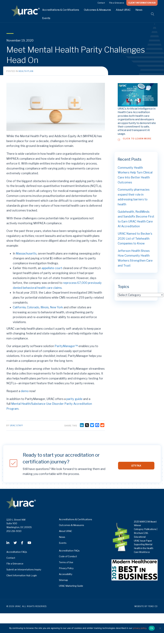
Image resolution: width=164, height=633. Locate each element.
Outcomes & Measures (97, 9)
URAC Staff (16, 425)
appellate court (52, 268)
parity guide (74, 399)
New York (56, 307)
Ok (151, 628)
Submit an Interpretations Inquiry (23, 569)
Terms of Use (66, 562)
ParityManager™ (66, 346)
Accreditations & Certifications (60, 9)
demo (25, 391)
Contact (101, 3)
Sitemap (63, 580)
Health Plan (26, 71)
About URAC (123, 9)
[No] (160, 628)
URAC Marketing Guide (71, 585)
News (138, 9)
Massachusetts (26, 253)
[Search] (151, 14)
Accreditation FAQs (16, 552)
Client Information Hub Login (21, 575)
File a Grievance (116, 3)
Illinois (45, 307)
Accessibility (65, 574)
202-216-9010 (13, 531)
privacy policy (139, 628)
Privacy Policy (66, 568)
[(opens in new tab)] (134, 569)
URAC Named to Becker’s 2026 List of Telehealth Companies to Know (135, 238)
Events (46, 18)
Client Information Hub (142, 3)
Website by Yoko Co (146, 606)
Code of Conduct (68, 556)
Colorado (33, 307)
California (19, 307)
